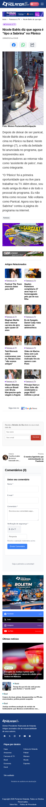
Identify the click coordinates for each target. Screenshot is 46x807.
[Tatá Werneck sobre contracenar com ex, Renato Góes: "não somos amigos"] (13, 340)
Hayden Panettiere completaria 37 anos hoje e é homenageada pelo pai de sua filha (31, 291)
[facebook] (4, 736)
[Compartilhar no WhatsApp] (23, 45)
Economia (7, 763)
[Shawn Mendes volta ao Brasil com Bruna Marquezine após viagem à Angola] (13, 374)
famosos (6, 218)
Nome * (10, 484)
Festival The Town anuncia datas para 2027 (13, 286)
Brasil (6, 760)
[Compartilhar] (32, 45)
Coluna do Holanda (30, 749)
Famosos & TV (14, 19)
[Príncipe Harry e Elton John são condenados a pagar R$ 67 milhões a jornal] (32, 374)
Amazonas (8, 753)
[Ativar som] (41, 243)
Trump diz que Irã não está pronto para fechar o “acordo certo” (26, 688)
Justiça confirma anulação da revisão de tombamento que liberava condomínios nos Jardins (20, 708)
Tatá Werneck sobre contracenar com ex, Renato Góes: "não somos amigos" (13, 357)
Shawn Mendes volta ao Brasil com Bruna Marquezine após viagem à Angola (13, 390)
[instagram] (15, 736)
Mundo (26, 760)
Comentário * (12, 506)
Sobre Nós (13, 804)
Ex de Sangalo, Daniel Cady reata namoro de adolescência (32, 324)
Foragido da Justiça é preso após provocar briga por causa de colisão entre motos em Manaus (23, 674)
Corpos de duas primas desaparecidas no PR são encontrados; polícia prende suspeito (22, 698)
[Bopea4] (15, 3)
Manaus (26, 756)
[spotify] (30, 736)
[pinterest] (20, 736)
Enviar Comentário (17, 546)
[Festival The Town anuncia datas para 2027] (13, 273)
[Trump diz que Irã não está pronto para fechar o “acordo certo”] (6, 686)
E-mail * (10, 495)
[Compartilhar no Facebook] (14, 45)
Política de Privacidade (28, 804)
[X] (9, 736)
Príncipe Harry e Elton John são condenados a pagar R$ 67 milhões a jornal (31, 390)
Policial (25, 753)
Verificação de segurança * (17, 524)
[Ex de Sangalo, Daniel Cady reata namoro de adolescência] (32, 309)
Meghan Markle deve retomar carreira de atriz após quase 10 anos (12, 325)
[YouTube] (25, 736)
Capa (6, 749)
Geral (6, 767)
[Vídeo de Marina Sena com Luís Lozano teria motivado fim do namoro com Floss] (32, 340)
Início (4, 19)
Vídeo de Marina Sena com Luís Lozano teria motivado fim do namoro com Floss (32, 357)
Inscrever (36, 437)
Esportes (26, 763)
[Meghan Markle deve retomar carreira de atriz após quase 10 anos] (13, 309)
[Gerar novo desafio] (18, 529)
